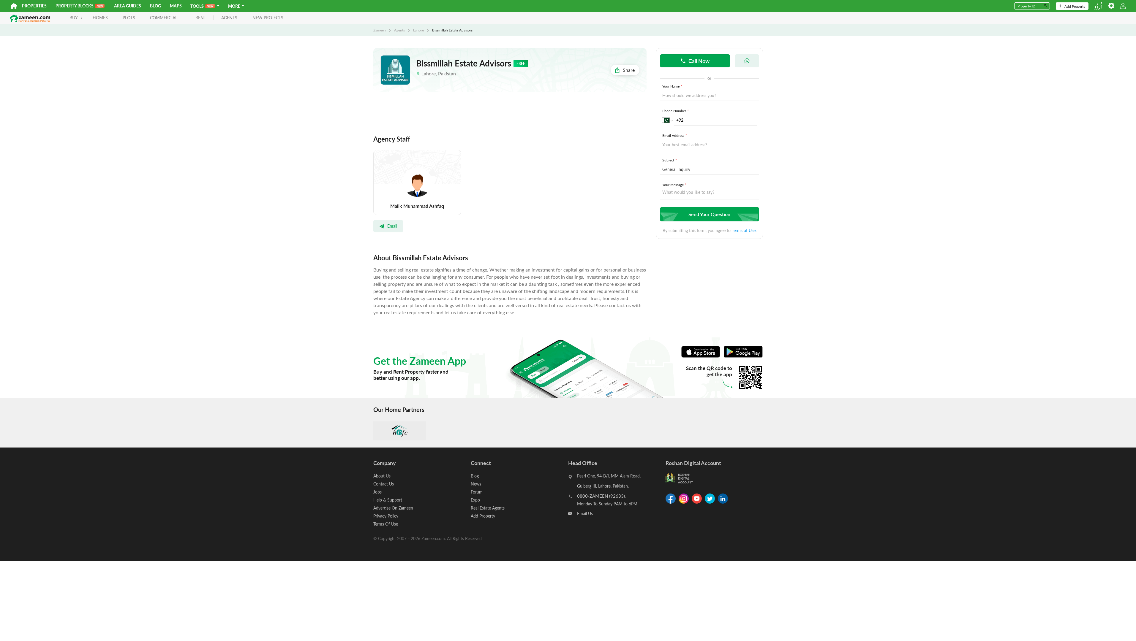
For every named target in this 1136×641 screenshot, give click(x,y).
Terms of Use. (744, 230)
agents (229, 17)
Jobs (377, 492)
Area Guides (127, 6)
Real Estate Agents (488, 508)
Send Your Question (709, 214)
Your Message (674, 184)
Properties (34, 6)
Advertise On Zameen (393, 508)
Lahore (418, 30)
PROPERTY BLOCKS (75, 6)
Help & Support (387, 500)
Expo (475, 500)
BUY (73, 17)
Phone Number (675, 110)
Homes (100, 17)
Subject (669, 160)
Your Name (672, 86)
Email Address (674, 135)
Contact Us (383, 484)
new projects (267, 17)
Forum (477, 492)
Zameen (379, 30)
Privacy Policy (385, 516)
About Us (382, 476)
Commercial (163, 17)
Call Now (699, 60)
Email (392, 226)
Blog (155, 6)
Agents (399, 30)
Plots (129, 17)
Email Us (585, 513)
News (476, 484)
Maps (176, 6)
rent (200, 17)
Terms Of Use (385, 524)
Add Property (1074, 6)
